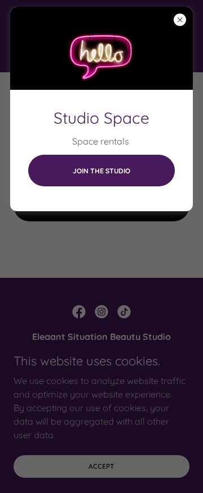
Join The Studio (101, 171)
